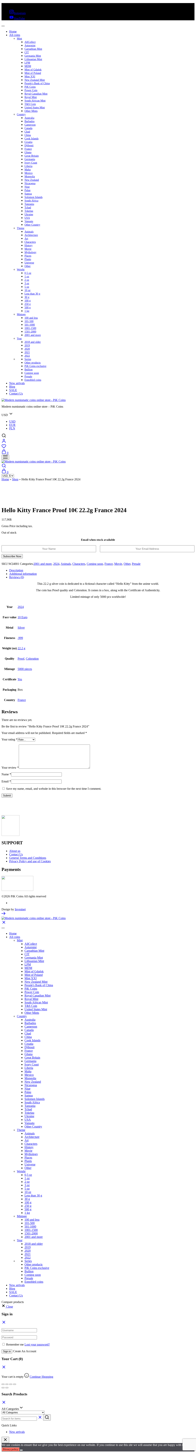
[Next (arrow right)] (6, 1387)
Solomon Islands (33, 197)
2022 (27, 355)
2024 (56, 563)
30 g (26, 297)
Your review (10, 767)
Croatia (28, 142)
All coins (14, 35)
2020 (27, 348)
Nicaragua (29, 183)
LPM (27, 62)
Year (19, 338)
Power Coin (30, 90)
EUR (12, 425)
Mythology (30, 252)
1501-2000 (30, 331)
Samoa (28, 193)
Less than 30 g (32, 293)
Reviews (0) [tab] (16, 577)
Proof (21, 658)
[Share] (10, 1384)
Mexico (28, 173)
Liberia (28, 166)
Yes (20, 679)
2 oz (26, 279)
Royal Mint (30, 97)
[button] (7, 1306)
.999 (20, 638)
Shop (15, 479)
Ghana (27, 152)
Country (21, 114)
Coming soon (31, 373)
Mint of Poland (32, 73)
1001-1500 (30, 328)
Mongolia (29, 176)
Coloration (32, 658)
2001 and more (32, 335)
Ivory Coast (30, 162)
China (27, 135)
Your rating (9, 739)
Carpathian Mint (33, 49)
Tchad (27, 207)
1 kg (26, 311)
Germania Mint (32, 55)
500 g (27, 307)
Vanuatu (28, 221)
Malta (27, 169)
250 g (27, 304)
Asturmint (29, 45)
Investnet (20, 909)
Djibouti (28, 145)
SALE (13, 390)
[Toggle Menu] (3, 26)
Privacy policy (10, 1449)
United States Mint (34, 107)
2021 (27, 352)
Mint (19, 38)
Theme (20, 228)
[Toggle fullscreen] (6, 1384)
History (28, 245)
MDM (27, 66)
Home (13, 31)
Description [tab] (16, 570)
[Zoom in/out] (3, 1384)
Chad (27, 131)
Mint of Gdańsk (33, 69)
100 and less (31, 317)
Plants (27, 259)
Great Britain (31, 155)
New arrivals (17, 383)
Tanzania (29, 204)
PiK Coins (30, 86)
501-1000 (29, 324)
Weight (20, 269)
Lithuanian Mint (33, 59)
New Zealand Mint (34, 80)
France (28, 148)
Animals (28, 231)
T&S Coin (30, 104)
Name (6, 774)
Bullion (28, 369)
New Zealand (31, 180)
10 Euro (22, 617)
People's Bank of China (37, 83)
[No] (21, 1450)
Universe (29, 262)
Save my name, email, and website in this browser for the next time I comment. (53, 788)
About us (14, 851)
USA (27, 217)
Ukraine (28, 214)
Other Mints (31, 111)
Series (27, 359)
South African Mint (35, 100)
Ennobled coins (32, 379)
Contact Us (16, 393)
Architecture (31, 235)
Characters (30, 242)
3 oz (26, 283)
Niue (27, 186)
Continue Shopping (41, 1376)
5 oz (26, 286)
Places (27, 255)
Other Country (32, 224)
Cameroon (30, 124)
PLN (12, 428)
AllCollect (30, 42)
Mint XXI (29, 76)
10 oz (27, 290)
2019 (27, 345)
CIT (26, 52)
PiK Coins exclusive (35, 366)
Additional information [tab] (23, 573)
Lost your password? (37, 1344)
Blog (12, 386)
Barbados (29, 121)
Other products (32, 362)
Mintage (21, 314)
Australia (29, 117)
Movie (27, 248)
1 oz (26, 276)
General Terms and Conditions (27, 857)
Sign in (7, 1351)
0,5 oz (27, 273)
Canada (28, 128)
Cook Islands (31, 138)
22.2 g (21, 648)
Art (26, 238)
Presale (28, 376)
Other (27, 266)
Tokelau (28, 211)
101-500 (28, 321)
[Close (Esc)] (14, 1384)
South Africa (31, 200)
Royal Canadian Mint (35, 93)
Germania (29, 159)
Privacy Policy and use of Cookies (30, 861)
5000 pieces (25, 669)
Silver (21, 627)
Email (6, 781)
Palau (27, 190)
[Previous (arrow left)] (3, 1387)
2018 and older (32, 342)
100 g (27, 300)
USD (12, 421)
